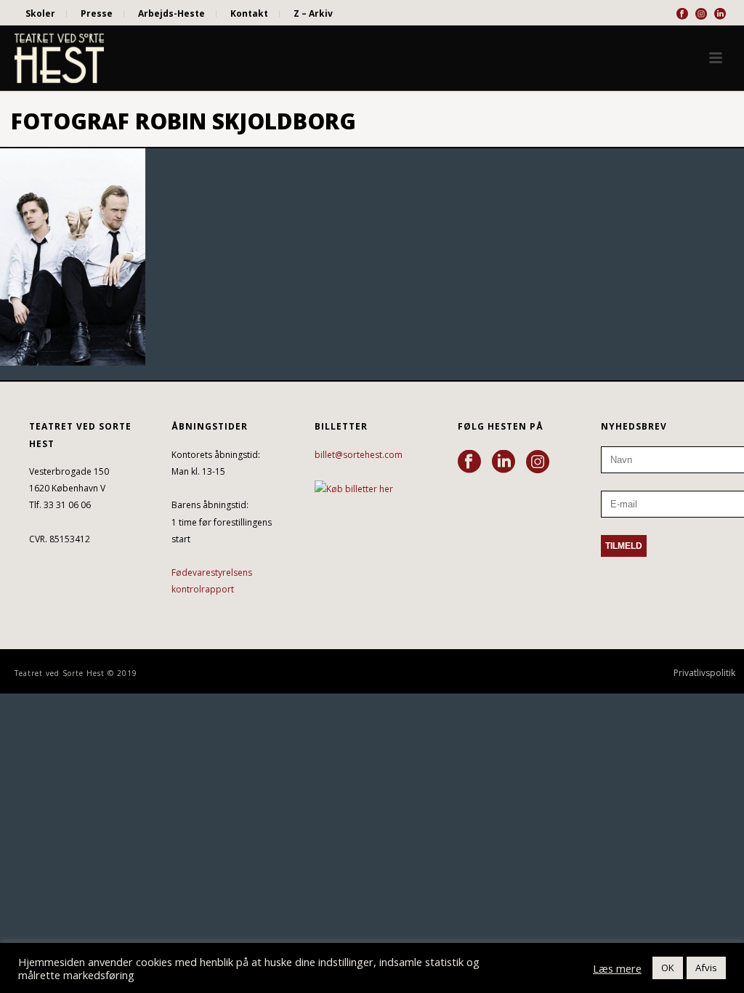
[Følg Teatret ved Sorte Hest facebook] (469, 462)
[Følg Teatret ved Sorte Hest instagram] (537, 462)
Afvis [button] (706, 967)
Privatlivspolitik (704, 673)
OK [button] (667, 967)
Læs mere (617, 968)
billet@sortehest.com (359, 455)
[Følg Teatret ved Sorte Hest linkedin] (503, 462)
